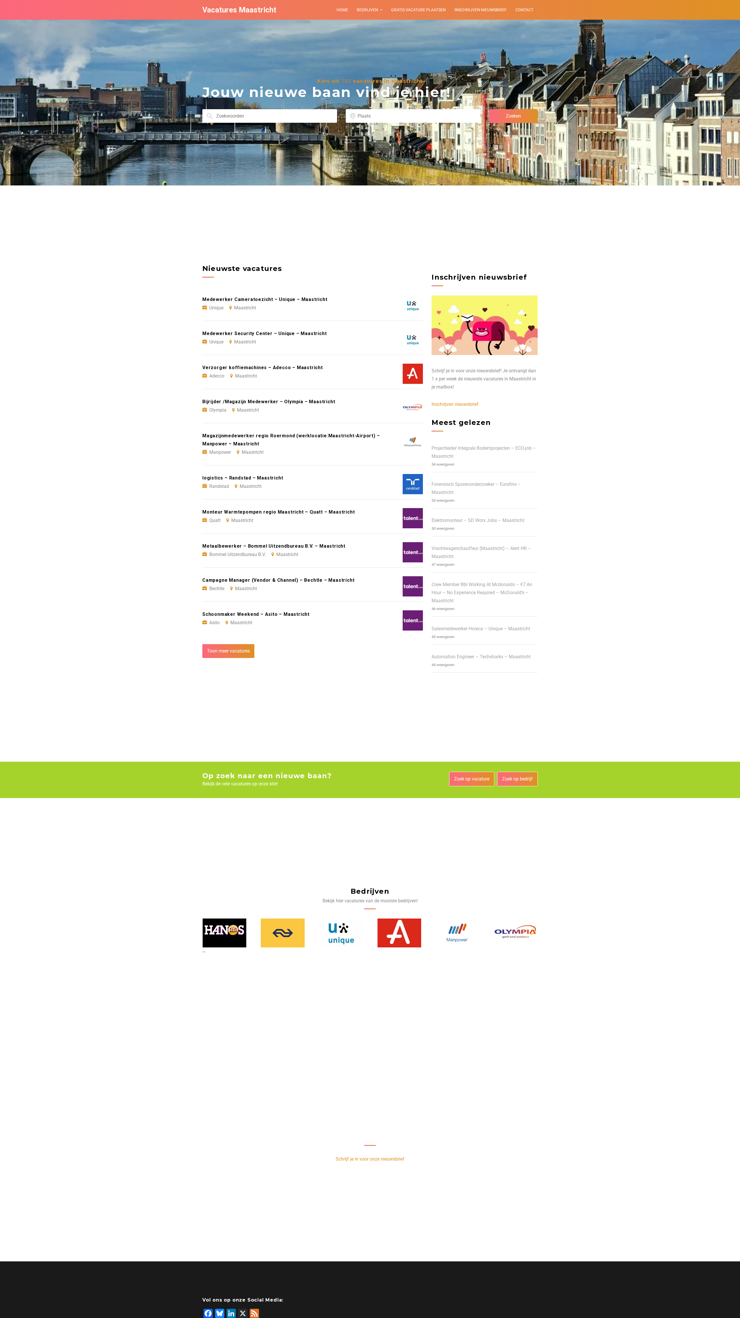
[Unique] (341, 933)
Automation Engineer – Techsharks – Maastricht (481, 656)
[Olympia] (516, 933)
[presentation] (203, 951)
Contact (524, 10)
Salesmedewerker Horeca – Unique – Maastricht (481, 628)
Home (342, 10)
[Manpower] (458, 932)
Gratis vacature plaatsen (418, 10)
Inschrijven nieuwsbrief (480, 10)
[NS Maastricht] (283, 933)
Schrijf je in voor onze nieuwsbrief (370, 1159)
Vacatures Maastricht (239, 10)
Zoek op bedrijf (517, 779)
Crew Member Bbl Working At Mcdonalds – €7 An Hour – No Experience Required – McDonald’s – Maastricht (482, 592)
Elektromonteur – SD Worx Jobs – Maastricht (478, 520)
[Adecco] (399, 933)
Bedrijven (367, 10)
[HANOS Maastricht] (225, 933)
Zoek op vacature (471, 779)
